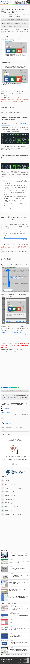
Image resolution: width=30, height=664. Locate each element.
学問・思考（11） (9, 503)
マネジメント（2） (10, 492)
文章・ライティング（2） (11, 506)
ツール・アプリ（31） (11, 484)
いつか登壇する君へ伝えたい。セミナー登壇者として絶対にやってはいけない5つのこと (18, 554)
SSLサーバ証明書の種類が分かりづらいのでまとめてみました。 (19, 628)
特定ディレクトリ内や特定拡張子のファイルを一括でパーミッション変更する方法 (18, 597)
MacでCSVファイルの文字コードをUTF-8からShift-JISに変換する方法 (19, 561)
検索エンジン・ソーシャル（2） (13, 514)
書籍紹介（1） (8, 510)
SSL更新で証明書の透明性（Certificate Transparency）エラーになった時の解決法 (18, 614)
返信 (2, 418)
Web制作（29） (9, 480)
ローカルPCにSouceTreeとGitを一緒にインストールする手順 (19, 643)
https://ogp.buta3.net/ (5, 412)
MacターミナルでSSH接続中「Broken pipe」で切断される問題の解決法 (19, 636)
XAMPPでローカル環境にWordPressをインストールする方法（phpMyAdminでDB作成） (19, 650)
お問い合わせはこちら (11, 398)
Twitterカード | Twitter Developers (19, 209)
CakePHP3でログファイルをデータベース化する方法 (18, 621)
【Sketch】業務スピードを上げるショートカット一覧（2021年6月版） (18, 576)
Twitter (10, 397)
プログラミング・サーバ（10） (13, 488)
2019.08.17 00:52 (8, 423)
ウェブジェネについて (24, 659)
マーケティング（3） (10, 495)
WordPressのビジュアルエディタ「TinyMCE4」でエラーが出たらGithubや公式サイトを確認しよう (18, 608)
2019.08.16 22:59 (6, 409)
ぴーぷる (5, 408)
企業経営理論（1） (10, 499)
